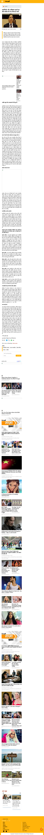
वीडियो (4, 825)
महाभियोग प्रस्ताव (6, 347)
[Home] (3, 6)
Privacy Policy (26, 827)
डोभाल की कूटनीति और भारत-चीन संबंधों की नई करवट (6, 802)
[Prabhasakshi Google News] (20, 29)
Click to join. (15, 343)
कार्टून (4, 828)
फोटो (4, 823)
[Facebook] (20, 18)
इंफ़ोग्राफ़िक (5, 826)
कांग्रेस (7, 349)
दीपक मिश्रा (19, 347)
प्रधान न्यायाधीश (13, 347)
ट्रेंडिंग (4, 822)
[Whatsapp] (11, 340)
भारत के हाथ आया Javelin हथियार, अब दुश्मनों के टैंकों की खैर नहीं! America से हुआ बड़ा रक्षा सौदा (16, 803)
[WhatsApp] (20, 23)
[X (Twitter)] (20, 20)
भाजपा (4, 349)
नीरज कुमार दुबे (4, 29)
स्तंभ (6, 6)
